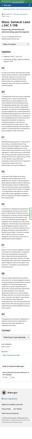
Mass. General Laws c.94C (23, 9)
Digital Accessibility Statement (12, 404)
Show (6, 16)
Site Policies (17, 409)
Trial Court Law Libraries (20, 14)
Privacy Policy (6, 409)
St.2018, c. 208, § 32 (18, 59)
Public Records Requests (10, 413)
